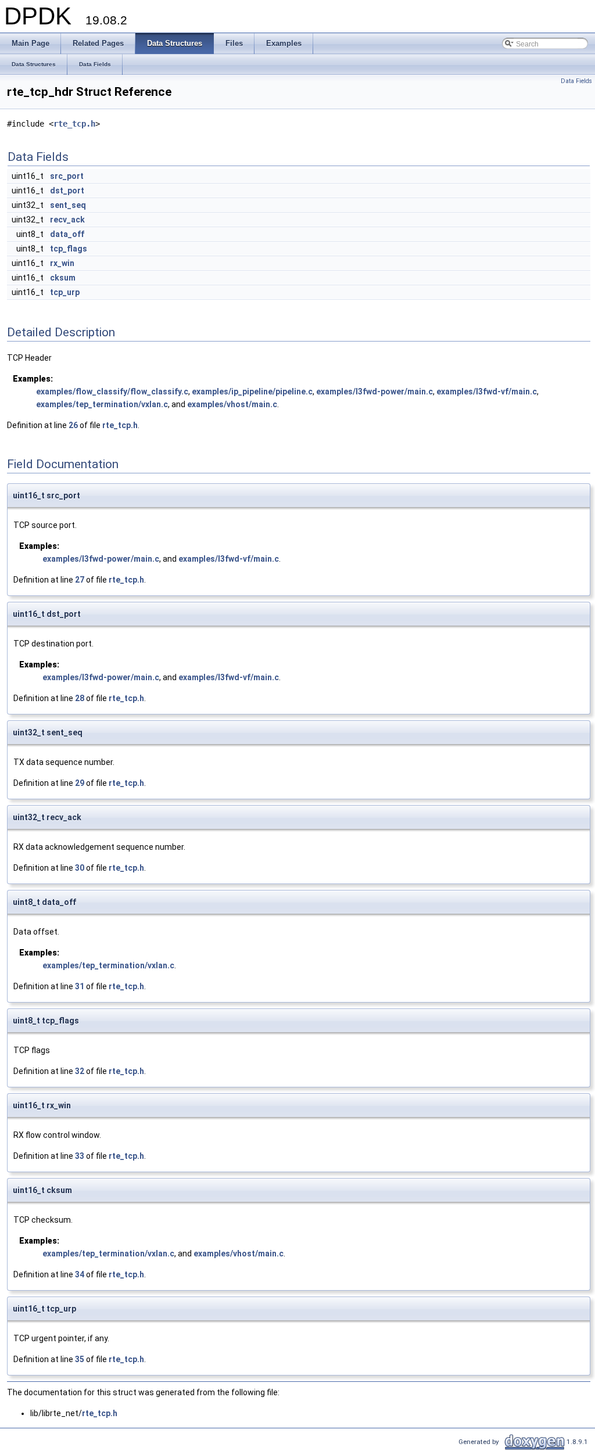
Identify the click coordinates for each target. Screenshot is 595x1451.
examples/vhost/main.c (232, 404)
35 (79, 1359)
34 (79, 1274)
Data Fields (576, 81)
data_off (67, 234)
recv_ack (67, 219)
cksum (63, 277)
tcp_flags (68, 248)
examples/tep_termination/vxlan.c (102, 404)
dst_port (67, 190)
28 (79, 698)
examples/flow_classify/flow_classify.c (112, 391)
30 (79, 867)
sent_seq (68, 205)
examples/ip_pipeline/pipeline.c (252, 391)
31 (79, 986)
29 (79, 783)
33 (79, 1156)
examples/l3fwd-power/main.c (374, 391)
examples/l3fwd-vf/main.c (486, 391)
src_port (67, 176)
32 (79, 1071)
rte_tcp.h (74, 123)
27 (79, 579)
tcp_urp (65, 292)
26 (73, 425)
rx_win (62, 263)
